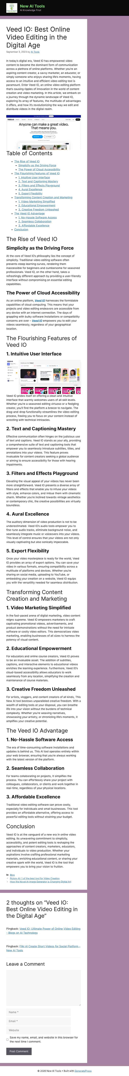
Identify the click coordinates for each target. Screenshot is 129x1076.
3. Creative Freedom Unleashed (38, 209)
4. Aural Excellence (30, 189)
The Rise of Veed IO (26, 161)
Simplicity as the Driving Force (37, 165)
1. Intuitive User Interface (34, 177)
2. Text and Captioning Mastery (38, 181)
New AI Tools (32, 6)
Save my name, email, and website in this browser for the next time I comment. (44, 1039)
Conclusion (21, 229)
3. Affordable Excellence (33, 225)
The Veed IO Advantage (29, 213)
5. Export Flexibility (30, 193)
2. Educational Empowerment (36, 205)
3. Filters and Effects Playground (39, 185)
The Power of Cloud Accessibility (39, 169)
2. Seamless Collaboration (34, 221)
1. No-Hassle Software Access (37, 217)
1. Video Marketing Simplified (36, 201)
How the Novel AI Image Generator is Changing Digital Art (40, 881)
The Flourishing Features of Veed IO (37, 173)
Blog (12, 875)
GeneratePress (83, 1070)
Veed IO (37, 320)
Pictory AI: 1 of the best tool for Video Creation (34, 878)
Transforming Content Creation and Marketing (43, 197)
